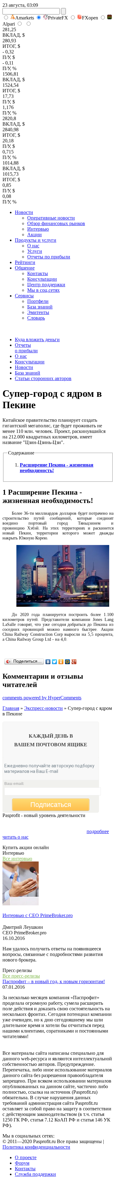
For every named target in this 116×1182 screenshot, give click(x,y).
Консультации (42, 279)
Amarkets (24, 17)
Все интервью (17, 858)
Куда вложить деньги (37, 339)
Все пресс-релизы (21, 976)
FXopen (90, 17)
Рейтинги (25, 262)
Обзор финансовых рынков (56, 223)
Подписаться (50, 804)
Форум (22, 1163)
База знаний (40, 306)
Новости (24, 212)
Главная (10, 708)
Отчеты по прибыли (48, 256)
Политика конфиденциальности (36, 1147)
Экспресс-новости (43, 708)
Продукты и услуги (35, 240)
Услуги (34, 251)
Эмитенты (38, 312)
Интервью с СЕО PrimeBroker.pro (37, 915)
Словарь (36, 318)
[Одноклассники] (61, 662)
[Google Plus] (74, 662)
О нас (33, 245)
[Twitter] (54, 662)
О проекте (26, 1157)
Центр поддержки (46, 284)
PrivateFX (58, 17)
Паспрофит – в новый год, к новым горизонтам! (53, 981)
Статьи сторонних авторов (43, 378)
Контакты (37, 273)
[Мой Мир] (67, 662)
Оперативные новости (51, 217)
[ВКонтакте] (48, 662)
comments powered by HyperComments (41, 697)
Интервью (38, 229)
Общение (25, 267)
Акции (34, 234)
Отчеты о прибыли (26, 347)
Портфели (38, 301)
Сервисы (24, 295)
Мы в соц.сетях (43, 290)
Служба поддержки (35, 1174)
